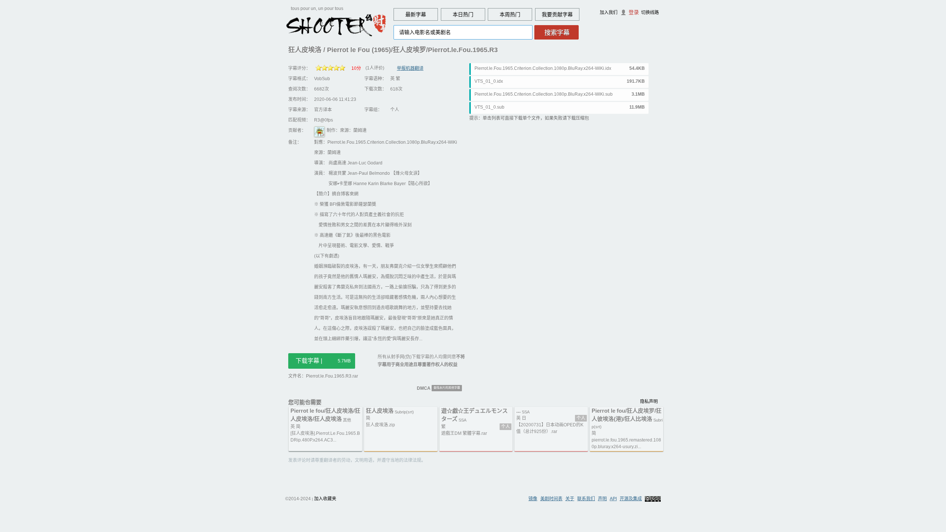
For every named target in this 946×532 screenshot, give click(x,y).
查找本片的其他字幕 (446, 387)
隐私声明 (649, 401)
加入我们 (608, 12)
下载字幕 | (323, 361)
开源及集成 (631, 498)
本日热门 (463, 14)
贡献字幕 (562, 14)
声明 (602, 498)
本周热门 (510, 14)
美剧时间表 (551, 498)
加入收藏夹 (325, 498)
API (613, 498)
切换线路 (650, 12)
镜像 (532, 498)
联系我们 (586, 498)
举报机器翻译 (410, 68)
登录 (634, 12)
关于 (569, 498)
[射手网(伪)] (336, 25)
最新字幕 (415, 14)
